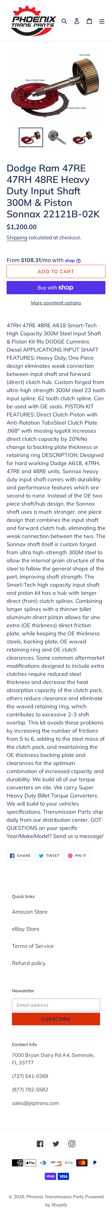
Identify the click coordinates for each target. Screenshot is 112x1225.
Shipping (17, 237)
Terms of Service (33, 945)
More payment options (56, 303)
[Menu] (102, 21)
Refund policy (29, 963)
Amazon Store (29, 911)
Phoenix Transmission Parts (55, 1196)
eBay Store (25, 928)
